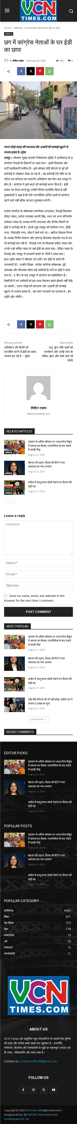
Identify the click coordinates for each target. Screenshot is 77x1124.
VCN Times (31, 1110)
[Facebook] (21, 71)
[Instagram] (33, 1090)
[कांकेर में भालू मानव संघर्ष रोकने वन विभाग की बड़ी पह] (14, 487)
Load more (37, 719)
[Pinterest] (40, 71)
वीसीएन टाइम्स (18, 60)
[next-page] (13, 501)
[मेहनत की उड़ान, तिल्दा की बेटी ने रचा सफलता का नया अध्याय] (14, 468)
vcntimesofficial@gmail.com (38, 1061)
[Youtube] (54, 1090)
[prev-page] (6, 501)
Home (7, 28)
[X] (30, 71)
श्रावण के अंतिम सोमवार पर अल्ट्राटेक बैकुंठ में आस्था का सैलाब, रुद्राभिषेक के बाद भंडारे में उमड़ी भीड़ (50, 445)
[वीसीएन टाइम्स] (6, 61)
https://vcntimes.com (38, 413)
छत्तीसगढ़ (18, 28)
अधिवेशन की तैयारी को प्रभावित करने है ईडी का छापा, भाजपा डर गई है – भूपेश (20, 352)
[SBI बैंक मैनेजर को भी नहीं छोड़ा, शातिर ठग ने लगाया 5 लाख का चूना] (14, 705)
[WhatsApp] (49, 71)
